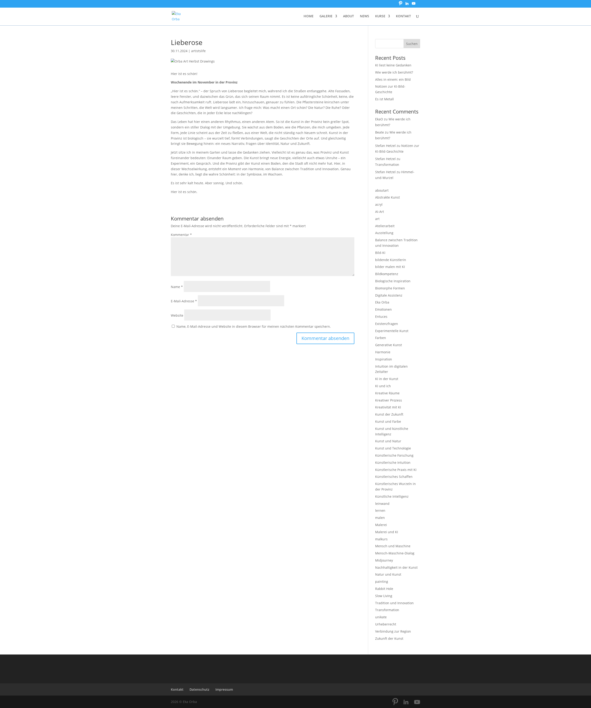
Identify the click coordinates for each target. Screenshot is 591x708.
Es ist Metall (384, 99)
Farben (380, 338)
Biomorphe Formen (390, 288)
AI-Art (379, 211)
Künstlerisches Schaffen (394, 476)
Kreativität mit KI (388, 407)
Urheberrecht (385, 624)
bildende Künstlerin (390, 260)
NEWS (364, 16)
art (377, 219)
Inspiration (383, 359)
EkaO (379, 119)
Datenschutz (199, 689)
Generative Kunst (388, 345)
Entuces (381, 316)
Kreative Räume (387, 393)
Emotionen (383, 309)
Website (177, 315)
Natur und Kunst (388, 574)
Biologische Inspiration (392, 281)
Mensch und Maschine (392, 546)
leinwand (382, 503)
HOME (309, 16)
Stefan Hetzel (385, 145)
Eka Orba (382, 302)
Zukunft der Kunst (389, 638)
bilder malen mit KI (390, 267)
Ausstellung (384, 233)
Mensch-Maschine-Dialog (394, 553)
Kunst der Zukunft (389, 414)
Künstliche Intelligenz (392, 496)
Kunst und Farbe (388, 421)
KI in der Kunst (386, 379)
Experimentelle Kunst (391, 331)
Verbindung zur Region (393, 631)
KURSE (380, 16)
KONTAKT (403, 16)
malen (380, 517)
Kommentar (181, 234)
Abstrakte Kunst (387, 197)
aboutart (382, 190)
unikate (381, 617)
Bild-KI (380, 252)
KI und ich (383, 386)
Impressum (224, 689)
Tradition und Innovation (394, 603)
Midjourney (384, 560)
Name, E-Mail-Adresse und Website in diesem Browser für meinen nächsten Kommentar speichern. (253, 326)
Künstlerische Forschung (394, 455)
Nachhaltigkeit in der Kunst (396, 567)
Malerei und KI (386, 532)
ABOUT (348, 16)
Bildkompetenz (386, 274)
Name (177, 287)
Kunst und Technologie (393, 448)
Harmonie (382, 352)
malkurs (381, 539)
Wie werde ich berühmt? (394, 72)
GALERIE (326, 16)
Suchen (412, 44)
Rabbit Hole (384, 588)
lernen (380, 510)
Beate (379, 132)
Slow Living (383, 596)
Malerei (381, 525)
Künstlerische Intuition (392, 462)
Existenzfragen (386, 323)
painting (381, 581)
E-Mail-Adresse (184, 301)
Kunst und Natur (388, 441)
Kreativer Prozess (388, 400)
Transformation (387, 164)
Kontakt (177, 689)
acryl (379, 204)
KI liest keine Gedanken (393, 65)
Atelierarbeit (385, 226)
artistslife (198, 51)
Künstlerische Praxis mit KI (395, 469)
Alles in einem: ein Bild (393, 79)
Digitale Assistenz (388, 295)
